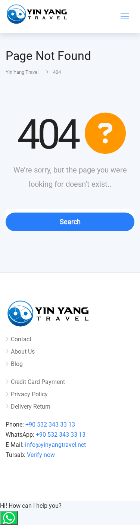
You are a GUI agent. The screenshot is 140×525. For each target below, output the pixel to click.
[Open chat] (9, 518)
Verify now (41, 454)
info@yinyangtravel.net (55, 444)
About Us (23, 351)
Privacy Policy (29, 394)
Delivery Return (30, 406)
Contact (21, 339)
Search (70, 222)
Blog (17, 363)
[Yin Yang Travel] (37, 16)
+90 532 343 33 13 (50, 424)
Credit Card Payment (38, 381)
